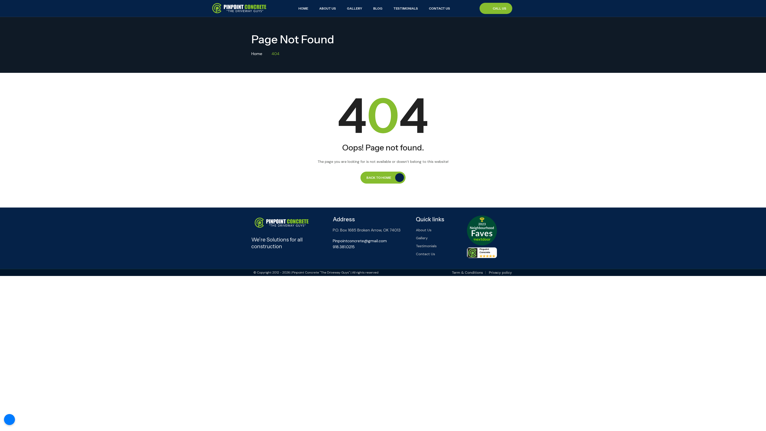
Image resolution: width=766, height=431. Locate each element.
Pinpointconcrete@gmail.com (360, 240)
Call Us (499, 8)
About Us (327, 8)
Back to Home (378, 178)
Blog (377, 8)
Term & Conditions (467, 272)
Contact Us (439, 8)
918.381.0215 (344, 246)
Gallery (354, 8)
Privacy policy (500, 272)
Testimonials (405, 8)
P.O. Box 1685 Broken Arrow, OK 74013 (367, 230)
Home (303, 8)
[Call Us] (9, 419)
